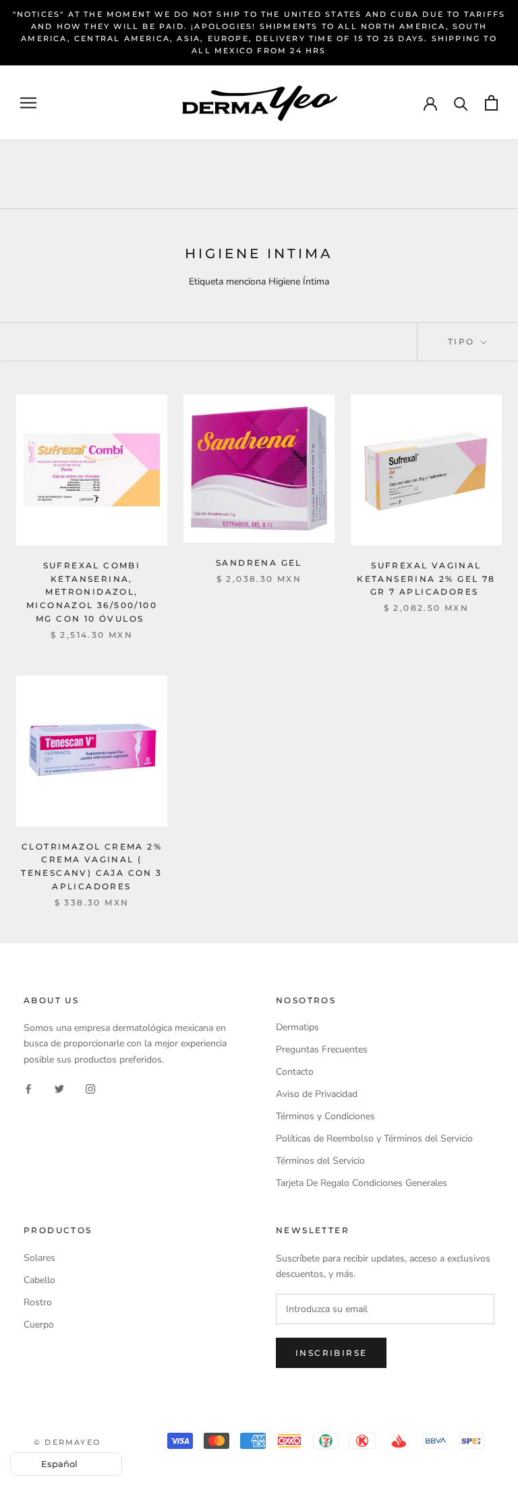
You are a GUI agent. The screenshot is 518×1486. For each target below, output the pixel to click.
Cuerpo (39, 1324)
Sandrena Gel (259, 563)
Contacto (295, 1071)
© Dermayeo (67, 1442)
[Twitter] (59, 1088)
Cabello (39, 1280)
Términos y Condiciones (325, 1116)
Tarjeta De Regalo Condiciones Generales (361, 1183)
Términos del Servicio (320, 1160)
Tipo (463, 341)
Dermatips (297, 1027)
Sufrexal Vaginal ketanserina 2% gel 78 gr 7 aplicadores (426, 578)
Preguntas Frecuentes (322, 1049)
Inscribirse (331, 1353)
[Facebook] (28, 1088)
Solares (39, 1257)
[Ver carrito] (491, 103)
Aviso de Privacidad (316, 1094)
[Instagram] (90, 1088)
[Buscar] (461, 103)
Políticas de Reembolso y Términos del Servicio (374, 1138)
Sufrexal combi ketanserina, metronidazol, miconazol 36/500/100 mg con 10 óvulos (91, 592)
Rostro (38, 1302)
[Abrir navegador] (28, 103)
